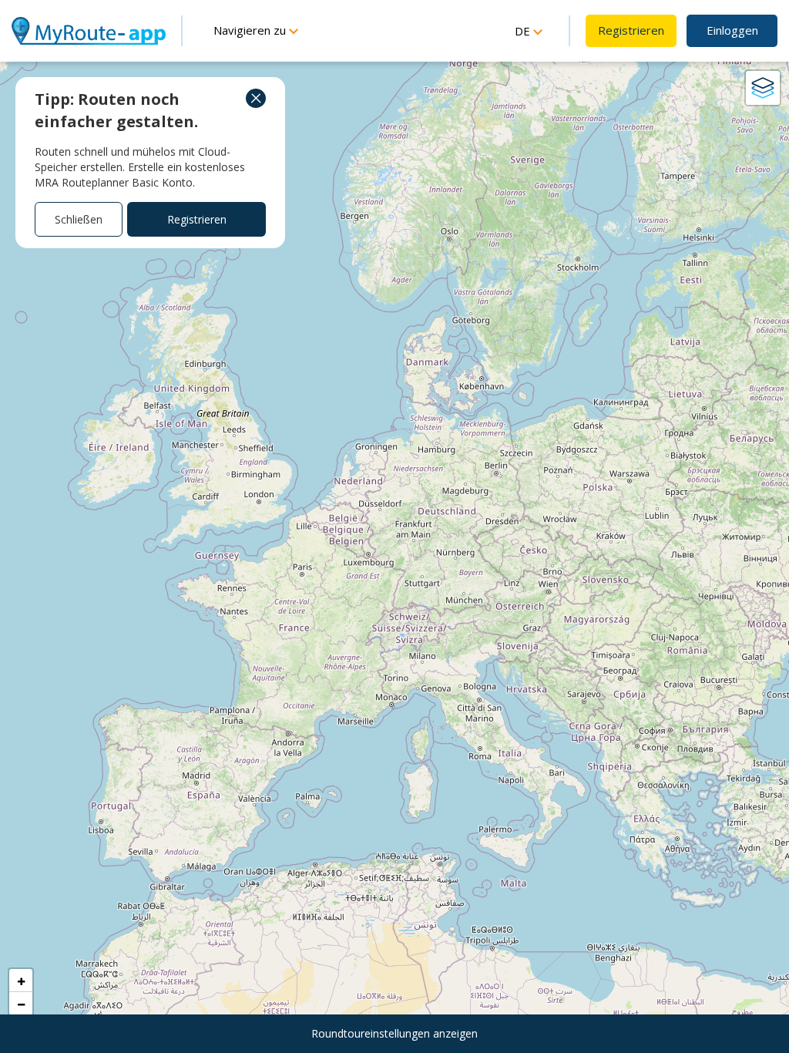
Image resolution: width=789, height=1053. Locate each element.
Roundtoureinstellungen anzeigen (394, 1033)
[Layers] (763, 88)
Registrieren (631, 30)
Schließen (78, 219)
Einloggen (732, 30)
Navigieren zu (251, 30)
